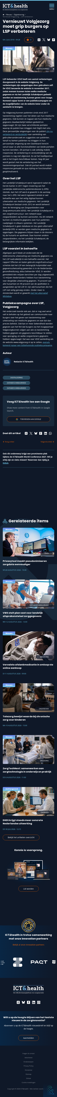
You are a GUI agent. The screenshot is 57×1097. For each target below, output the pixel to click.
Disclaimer (28, 1070)
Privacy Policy (28, 1066)
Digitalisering (19, 14)
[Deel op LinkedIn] (45, 433)
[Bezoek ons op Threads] (18, 1002)
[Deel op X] (43, 39)
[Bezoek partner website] (12, 962)
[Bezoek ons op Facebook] (28, 1002)
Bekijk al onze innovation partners (28, 944)
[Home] (3, 14)
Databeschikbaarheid (16, 383)
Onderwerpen (28, 1062)
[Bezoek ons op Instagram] (38, 1002)
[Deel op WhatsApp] (50, 433)
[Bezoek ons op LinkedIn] (33, 1002)
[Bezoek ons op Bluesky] (23, 1002)
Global (28, 1078)
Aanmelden (28, 1038)
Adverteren (29, 1058)
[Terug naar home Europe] (15, 6)
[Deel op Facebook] (53, 39)
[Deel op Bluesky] (48, 39)
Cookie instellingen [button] (28, 1082)
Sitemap (28, 1074)
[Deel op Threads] (39, 39)
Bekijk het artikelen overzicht (21, 837)
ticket (5, 463)
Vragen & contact (28, 1053)
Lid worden (28, 888)
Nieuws (9, 14)
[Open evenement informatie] (50, 1090)
